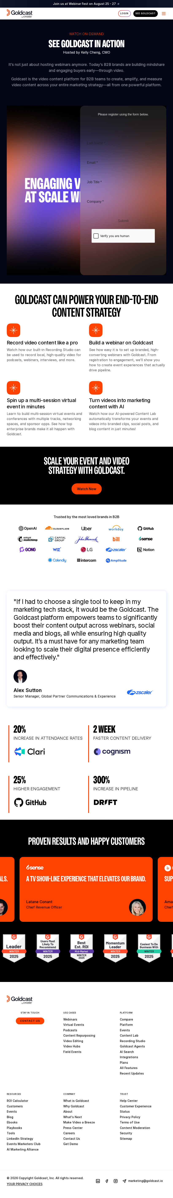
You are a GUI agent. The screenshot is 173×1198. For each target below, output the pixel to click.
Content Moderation (135, 1128)
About (67, 1111)
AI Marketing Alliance (23, 1149)
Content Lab (129, 1035)
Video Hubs (71, 1046)
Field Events (72, 1052)
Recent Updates (132, 1073)
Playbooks (14, 1128)
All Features (129, 1068)
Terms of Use (130, 1122)
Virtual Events (73, 1024)
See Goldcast (145, 13)
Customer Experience (135, 1106)
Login (124, 13)
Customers (15, 1106)
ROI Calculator (17, 1100)
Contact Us (30, 1020)
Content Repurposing (79, 1035)
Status (125, 1111)
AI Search (127, 1052)
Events (125, 1030)
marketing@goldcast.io (145, 1181)
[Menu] (163, 13)
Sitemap (126, 1138)
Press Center (72, 1128)
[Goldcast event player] (86, 190)
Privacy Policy (130, 1117)
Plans (124, 1062)
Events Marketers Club (24, 1144)
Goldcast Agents (132, 1046)
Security (126, 1133)
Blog (10, 1117)
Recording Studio (132, 1041)
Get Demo (70, 1144)
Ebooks (12, 1122)
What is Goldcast (76, 1100)
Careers (69, 1133)
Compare (126, 1019)
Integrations (129, 1057)
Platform (126, 1024)
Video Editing (73, 1041)
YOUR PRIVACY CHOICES (24, 1184)
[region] (86, 889)
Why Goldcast (73, 1106)
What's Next (72, 1117)
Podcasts (70, 1030)
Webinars (70, 1019)
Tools (11, 1133)
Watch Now (86, 489)
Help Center (129, 1100)
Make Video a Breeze (79, 1122)
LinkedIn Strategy (20, 1138)
